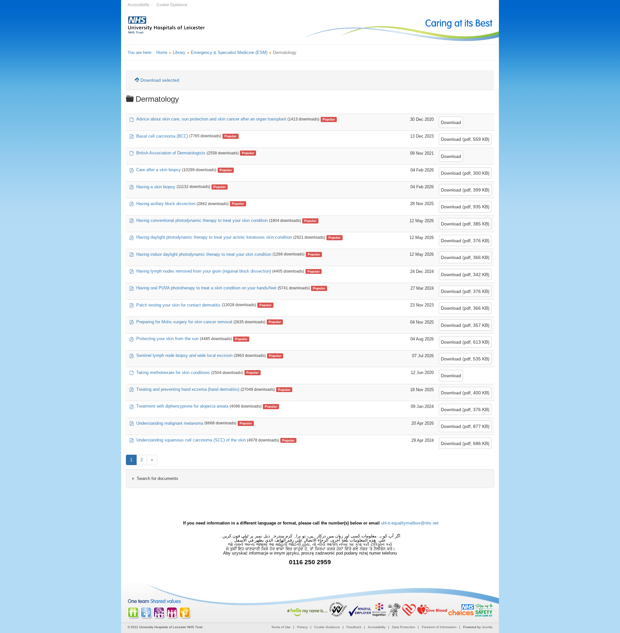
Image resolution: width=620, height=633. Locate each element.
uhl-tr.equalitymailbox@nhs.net (410, 523)
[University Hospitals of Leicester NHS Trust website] (167, 33)
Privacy (302, 627)
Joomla (487, 627)
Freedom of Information (439, 627)
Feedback (353, 627)
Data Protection (403, 627)
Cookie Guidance (172, 5)
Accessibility (138, 5)
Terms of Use (281, 627)
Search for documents (157, 478)
